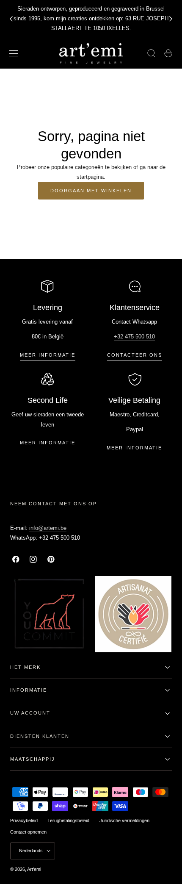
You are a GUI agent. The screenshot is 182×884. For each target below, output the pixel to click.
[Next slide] (171, 19)
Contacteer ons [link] (134, 354)
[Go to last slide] (11, 19)
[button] (14, 53)
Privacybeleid (24, 820)
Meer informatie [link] (47, 354)
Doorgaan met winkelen (91, 190)
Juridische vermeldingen (124, 820)
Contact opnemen (28, 831)
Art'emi (34, 869)
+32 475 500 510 (134, 336)
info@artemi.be (47, 528)
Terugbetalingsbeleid (68, 820)
